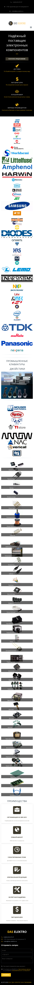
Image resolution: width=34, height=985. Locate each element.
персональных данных (24, 969)
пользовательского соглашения (21, 970)
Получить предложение (17, 59)
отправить (6, 975)
